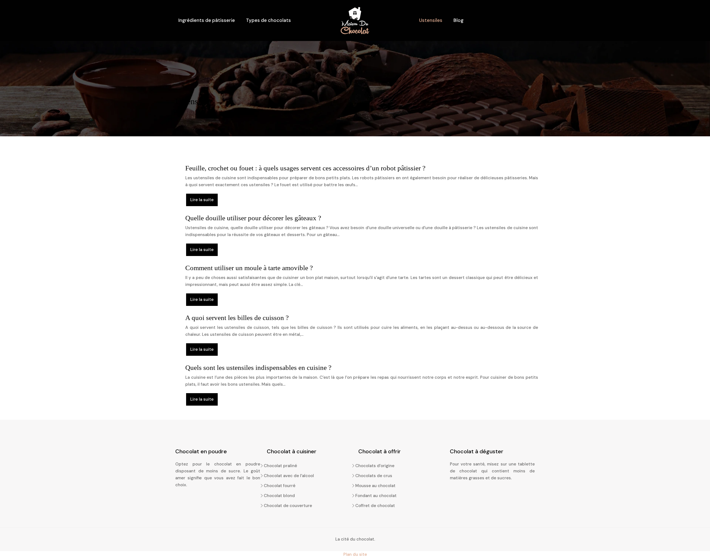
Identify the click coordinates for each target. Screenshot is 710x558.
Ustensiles (430, 20)
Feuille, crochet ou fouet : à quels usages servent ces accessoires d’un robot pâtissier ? (305, 168)
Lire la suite (202, 200)
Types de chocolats (268, 20)
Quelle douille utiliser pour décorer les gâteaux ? (253, 218)
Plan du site (355, 554)
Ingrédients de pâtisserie (206, 20)
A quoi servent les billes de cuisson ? (237, 317)
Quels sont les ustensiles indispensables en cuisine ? (258, 367)
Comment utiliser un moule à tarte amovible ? (249, 268)
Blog (458, 20)
